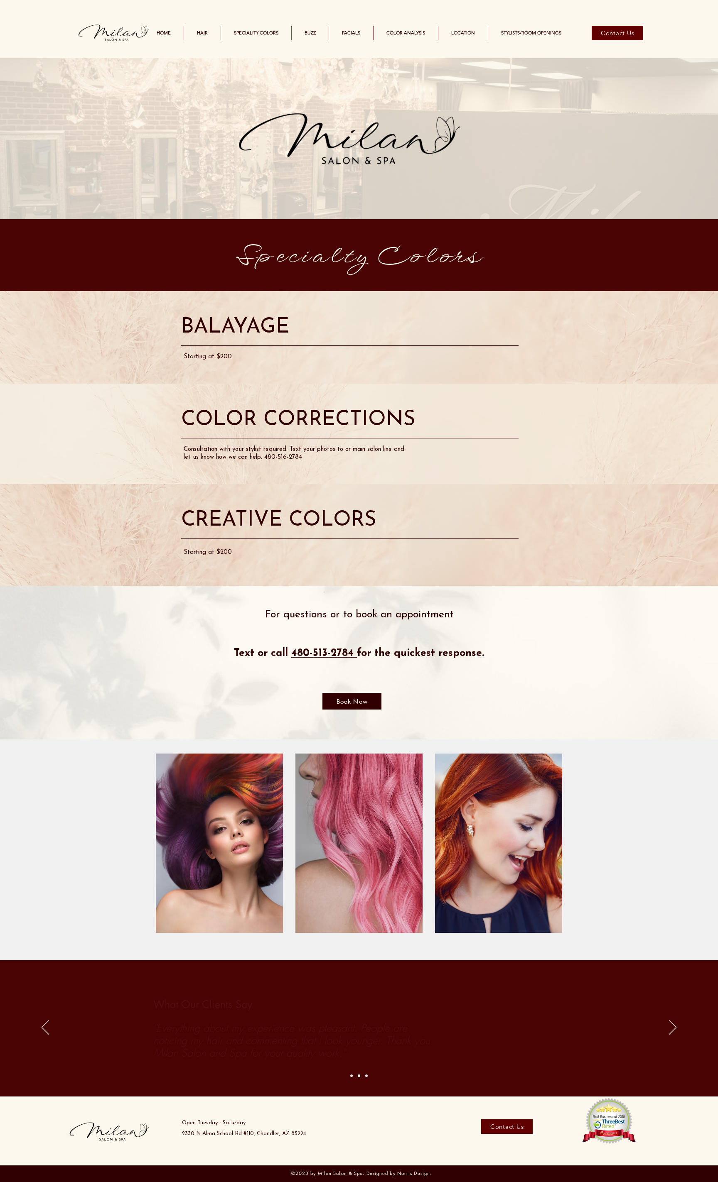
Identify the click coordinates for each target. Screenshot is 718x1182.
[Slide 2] (359, 1075)
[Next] (672, 1028)
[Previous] (45, 1028)
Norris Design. (414, 1173)
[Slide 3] (366, 1075)
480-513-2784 (324, 653)
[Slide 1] (351, 1075)
